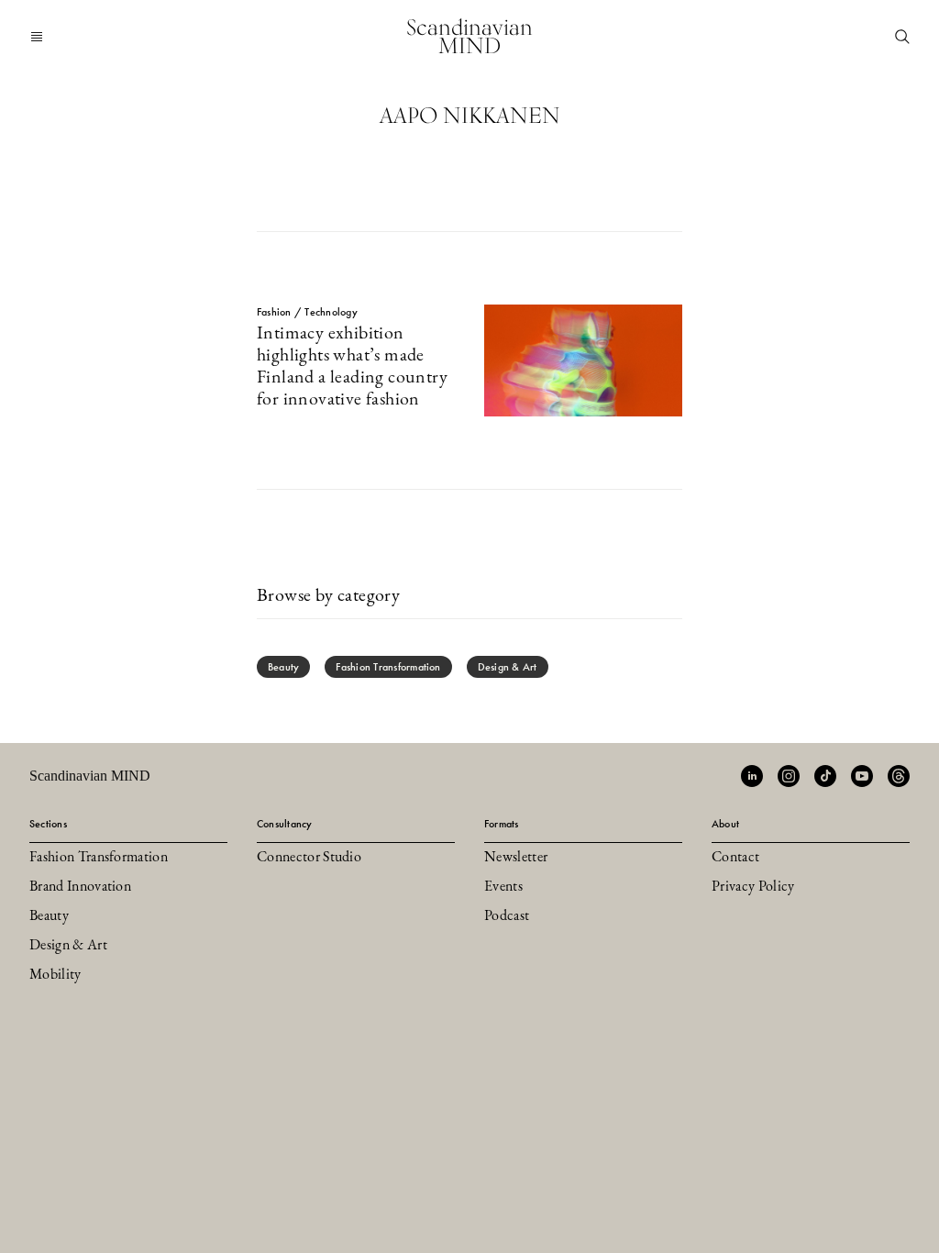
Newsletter (515, 857)
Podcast (506, 916)
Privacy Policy (753, 887)
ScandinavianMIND (469, 36)
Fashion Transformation (388, 667)
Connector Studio (309, 857)
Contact (735, 857)
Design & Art (507, 667)
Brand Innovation (80, 887)
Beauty (283, 667)
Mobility (55, 975)
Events (503, 887)
